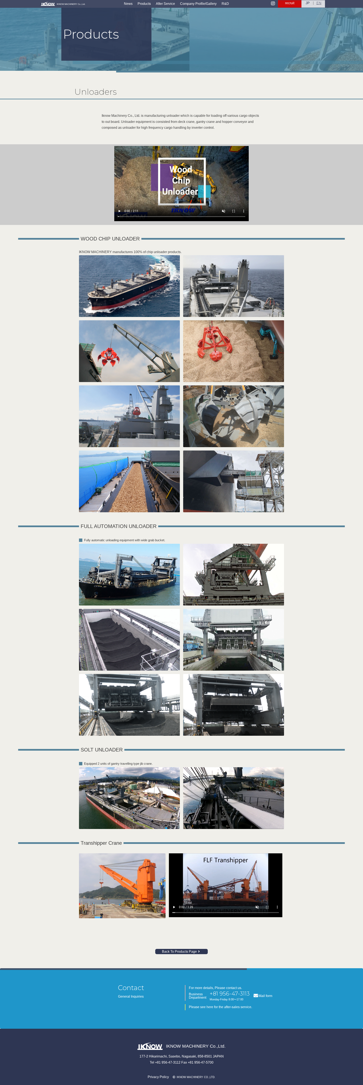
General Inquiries (131, 996)
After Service (165, 3)
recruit (289, 3)
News (128, 3)
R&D (225, 3)
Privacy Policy (158, 1077)
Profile (198, 3)
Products (144, 3)
